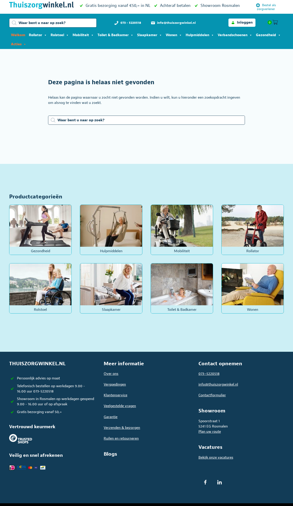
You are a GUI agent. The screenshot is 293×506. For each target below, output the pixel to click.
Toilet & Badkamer (113, 35)
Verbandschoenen (232, 35)
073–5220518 (209, 373)
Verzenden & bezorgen (122, 427)
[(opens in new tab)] (20, 438)
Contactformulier (212, 395)
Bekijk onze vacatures (215, 457)
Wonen (171, 35)
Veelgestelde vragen (120, 406)
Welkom (18, 35)
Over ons (111, 373)
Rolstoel (57, 35)
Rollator (35, 35)
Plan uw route (209, 431)
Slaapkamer (147, 35)
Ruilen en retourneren (121, 438)
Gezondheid (266, 35)
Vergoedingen (115, 384)
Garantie (110, 417)
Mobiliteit (81, 35)
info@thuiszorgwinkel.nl (218, 384)
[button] (241, 23)
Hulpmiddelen (197, 35)
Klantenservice (115, 395)
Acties (16, 44)
